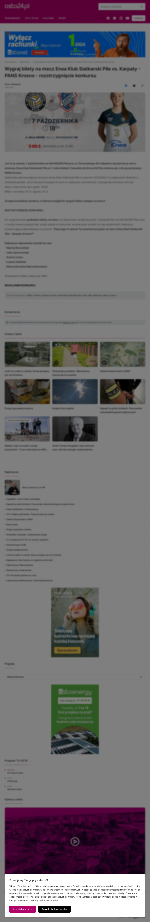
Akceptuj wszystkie (22, 909)
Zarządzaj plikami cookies (54, 909)
